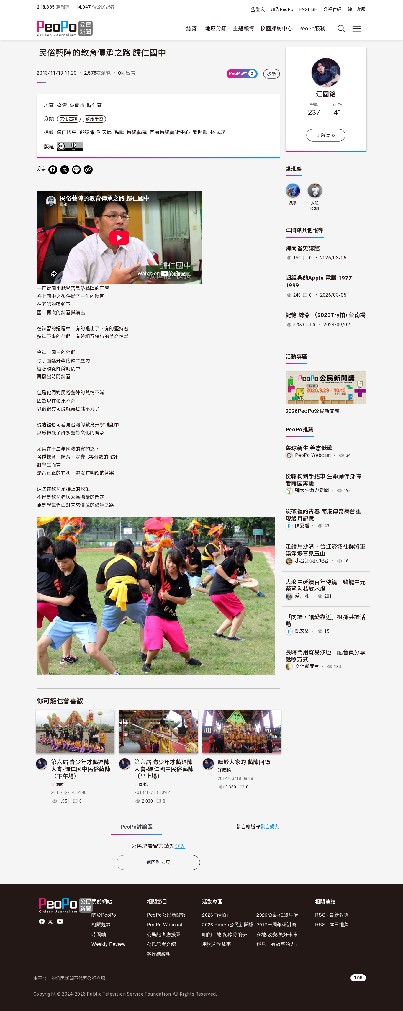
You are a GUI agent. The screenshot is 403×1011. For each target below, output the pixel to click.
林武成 (217, 132)
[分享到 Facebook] (52, 169)
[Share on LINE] (76, 169)
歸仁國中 (66, 132)
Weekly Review (108, 943)
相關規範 (101, 924)
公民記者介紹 (161, 943)
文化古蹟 (69, 119)
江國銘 (58, 784)
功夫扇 (104, 132)
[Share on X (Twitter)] (64, 169)
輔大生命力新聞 (312, 490)
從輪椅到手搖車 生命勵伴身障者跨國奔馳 (323, 479)
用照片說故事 (216, 943)
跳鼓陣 (86, 132)
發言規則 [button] (270, 827)
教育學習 (94, 119)
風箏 (293, 203)
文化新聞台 (307, 666)
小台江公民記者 (312, 561)
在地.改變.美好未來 (277, 934)
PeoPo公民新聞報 (166, 914)
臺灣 (62, 105)
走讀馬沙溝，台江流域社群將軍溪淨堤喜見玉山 (326, 549)
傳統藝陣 (137, 132)
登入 (260, 9)
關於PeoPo (103, 914)
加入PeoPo (282, 9)
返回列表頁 (158, 862)
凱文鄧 (302, 631)
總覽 (191, 28)
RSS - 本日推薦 (332, 924)
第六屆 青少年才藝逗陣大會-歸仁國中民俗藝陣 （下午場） (80, 769)
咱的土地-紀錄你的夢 (224, 934)
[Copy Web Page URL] (88, 169)
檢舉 (271, 73)
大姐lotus (315, 205)
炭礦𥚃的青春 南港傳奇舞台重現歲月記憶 (323, 514)
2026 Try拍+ (215, 914)
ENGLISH (308, 9)
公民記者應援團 (164, 934)
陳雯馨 (302, 526)
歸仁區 (94, 105)
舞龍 (119, 132)
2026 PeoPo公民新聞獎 (227, 924)
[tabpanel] (158, 845)
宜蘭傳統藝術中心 (169, 132)
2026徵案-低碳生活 (277, 914)
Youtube (60, 922)
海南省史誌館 (303, 248)
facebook (42, 922)
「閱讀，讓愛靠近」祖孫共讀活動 (326, 620)
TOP (358, 978)
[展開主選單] (357, 29)
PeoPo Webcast (313, 455)
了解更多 (325, 135)
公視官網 (332, 9)
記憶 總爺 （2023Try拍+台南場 (326, 315)
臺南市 (77, 105)
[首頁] (65, 28)
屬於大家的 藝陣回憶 (244, 761)
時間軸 (98, 934)
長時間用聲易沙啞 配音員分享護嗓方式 (326, 655)
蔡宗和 (302, 596)
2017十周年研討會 (276, 924)
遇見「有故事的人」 (278, 943)
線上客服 (357, 9)
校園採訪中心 (276, 28)
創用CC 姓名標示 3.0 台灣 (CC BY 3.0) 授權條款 (71, 146)
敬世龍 (200, 132)
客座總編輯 (159, 953)
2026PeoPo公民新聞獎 (313, 410)
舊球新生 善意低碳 (309, 447)
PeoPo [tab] (137, 827)
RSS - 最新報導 (332, 914)
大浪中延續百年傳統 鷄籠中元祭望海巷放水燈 (326, 585)
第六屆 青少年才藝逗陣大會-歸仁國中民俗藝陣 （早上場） (164, 769)
